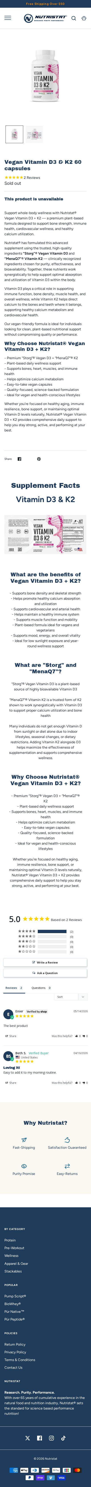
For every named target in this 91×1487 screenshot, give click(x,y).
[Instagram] (51, 1438)
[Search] (74, 18)
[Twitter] (27, 1438)
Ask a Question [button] (47, 973)
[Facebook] (39, 1438)
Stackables (13, 1271)
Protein (10, 1240)
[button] (77, 1036)
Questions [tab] (39, 988)
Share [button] (12, 1036)
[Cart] (84, 18)
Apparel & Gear (16, 1263)
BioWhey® (12, 1304)
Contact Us (13, 1367)
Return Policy (14, 1344)
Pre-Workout (14, 1248)
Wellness (11, 1256)
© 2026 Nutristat (45, 1459)
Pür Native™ (14, 1311)
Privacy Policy (15, 1352)
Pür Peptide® (14, 1319)
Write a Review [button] (47, 962)
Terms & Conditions (19, 1360)
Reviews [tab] (11, 988)
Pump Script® (15, 1296)
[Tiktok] (63, 1438)
